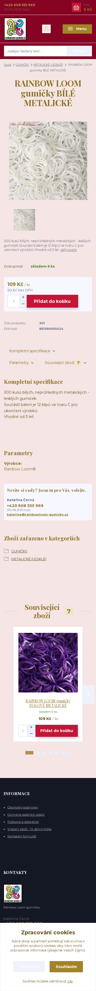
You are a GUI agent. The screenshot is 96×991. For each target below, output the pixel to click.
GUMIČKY (22, 65)
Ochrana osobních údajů (26, 814)
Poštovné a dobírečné (23, 822)
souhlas (76, 941)
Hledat (80, 51)
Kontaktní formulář (22, 836)
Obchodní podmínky (22, 807)
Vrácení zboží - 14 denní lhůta (29, 829)
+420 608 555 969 (19, 5)
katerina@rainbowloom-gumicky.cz (37, 514)
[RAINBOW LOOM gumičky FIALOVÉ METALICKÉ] (48, 663)
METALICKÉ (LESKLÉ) (48, 65)
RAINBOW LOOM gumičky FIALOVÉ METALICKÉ (48, 703)
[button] (29, 752)
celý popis (69, 250)
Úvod (7, 65)
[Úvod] (18, 29)
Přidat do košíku (52, 301)
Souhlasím (66, 966)
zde (70, 981)
